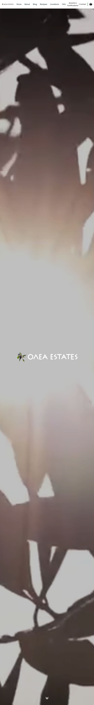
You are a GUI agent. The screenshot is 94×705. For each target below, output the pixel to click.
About (27, 4)
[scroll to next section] (47, 698)
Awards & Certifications (72, 4)
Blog (35, 4)
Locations (54, 4)
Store (19, 4)
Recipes (43, 4)
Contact (82, 4)
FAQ (64, 4)
